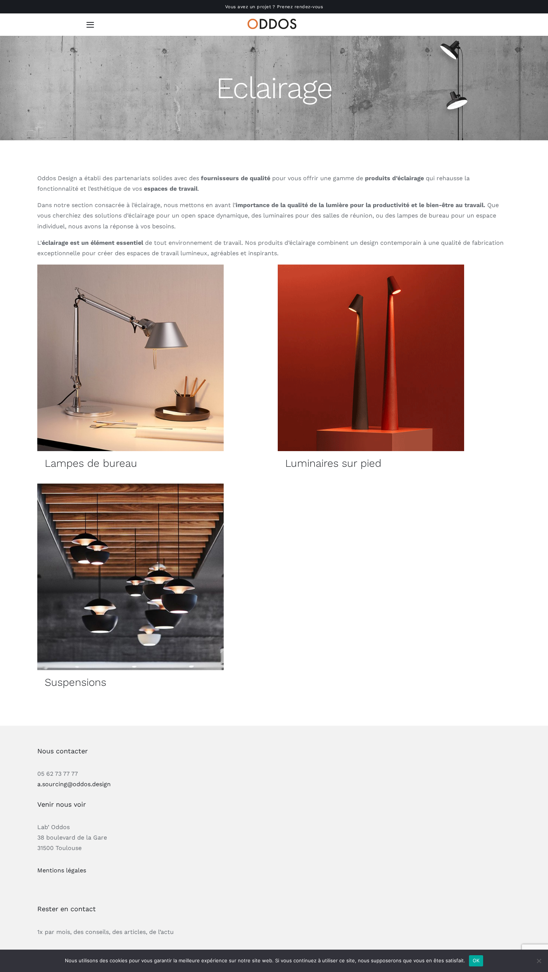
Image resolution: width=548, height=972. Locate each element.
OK (476, 960)
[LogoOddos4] (274, 21)
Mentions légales (61, 870)
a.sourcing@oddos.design (74, 784)
